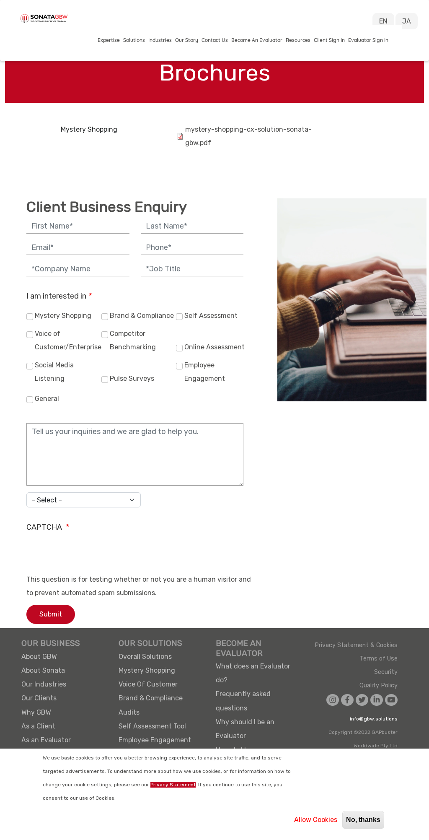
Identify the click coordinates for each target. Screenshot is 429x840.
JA (406, 21)
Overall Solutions (145, 657)
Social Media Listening (54, 371)
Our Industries (43, 684)
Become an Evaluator (256, 40)
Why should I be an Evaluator (245, 729)
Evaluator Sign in (368, 40)
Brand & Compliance (142, 316)
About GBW (39, 657)
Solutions (134, 40)
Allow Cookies (315, 820)
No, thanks (363, 819)
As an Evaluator (46, 740)
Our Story (186, 40)
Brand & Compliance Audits (151, 705)
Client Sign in (329, 40)
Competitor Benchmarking (133, 340)
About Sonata (43, 670)
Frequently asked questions (243, 701)
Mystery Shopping (89, 129)
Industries (160, 40)
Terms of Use (378, 659)
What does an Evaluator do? (253, 673)
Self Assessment (211, 316)
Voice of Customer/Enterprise (67, 340)
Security (386, 672)
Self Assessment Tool (152, 726)
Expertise (109, 40)
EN (383, 21)
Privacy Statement (173, 785)
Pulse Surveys (132, 378)
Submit (50, 614)
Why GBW (36, 712)
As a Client (38, 726)
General (47, 399)
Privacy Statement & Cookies (356, 645)
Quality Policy (378, 686)
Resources (298, 40)
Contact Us (215, 40)
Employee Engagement (204, 371)
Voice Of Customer (148, 684)
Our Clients (39, 698)
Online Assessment (214, 347)
